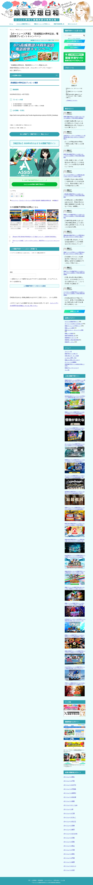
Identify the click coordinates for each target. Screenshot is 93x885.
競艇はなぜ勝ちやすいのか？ (72, 360)
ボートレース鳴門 (69, 829)
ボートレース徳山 (69, 846)
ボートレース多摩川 (70, 793)
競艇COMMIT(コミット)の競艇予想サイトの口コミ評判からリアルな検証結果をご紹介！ (75, 651)
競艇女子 (56, 200)
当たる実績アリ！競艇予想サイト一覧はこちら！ (34, 134)
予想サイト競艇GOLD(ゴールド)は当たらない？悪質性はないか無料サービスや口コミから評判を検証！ (75, 683)
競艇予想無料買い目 (59, 24)
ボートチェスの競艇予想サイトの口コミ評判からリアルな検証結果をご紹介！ (74, 476)
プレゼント (22, 200)
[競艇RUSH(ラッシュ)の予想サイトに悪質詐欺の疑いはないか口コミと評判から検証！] (75, 388)
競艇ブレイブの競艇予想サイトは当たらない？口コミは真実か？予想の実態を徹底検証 (74, 273)
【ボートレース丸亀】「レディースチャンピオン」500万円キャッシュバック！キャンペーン (36, 241)
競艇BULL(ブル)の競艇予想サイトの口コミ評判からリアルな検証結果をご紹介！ (75, 460)
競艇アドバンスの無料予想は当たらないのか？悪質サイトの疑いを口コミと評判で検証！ (74, 588)
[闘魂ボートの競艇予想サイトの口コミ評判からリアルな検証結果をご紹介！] (75, 643)
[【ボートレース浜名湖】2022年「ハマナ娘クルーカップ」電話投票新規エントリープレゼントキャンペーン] (40, 215)
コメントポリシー (48, 880)
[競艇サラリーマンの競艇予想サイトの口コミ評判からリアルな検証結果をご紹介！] (75, 515)
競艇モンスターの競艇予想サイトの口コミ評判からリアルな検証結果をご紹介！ (74, 412)
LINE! (21, 193)
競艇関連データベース (70, 337)
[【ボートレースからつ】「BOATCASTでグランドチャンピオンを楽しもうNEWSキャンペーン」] (52, 215)
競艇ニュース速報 (69, 328)
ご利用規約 (34, 880)
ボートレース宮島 (69, 842)
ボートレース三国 (69, 813)
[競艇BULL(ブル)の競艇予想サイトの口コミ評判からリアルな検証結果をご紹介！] (75, 468)
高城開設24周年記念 (46, 200)
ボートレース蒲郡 (69, 801)
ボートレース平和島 (70, 789)
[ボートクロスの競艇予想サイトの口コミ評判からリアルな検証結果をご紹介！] (75, 436)
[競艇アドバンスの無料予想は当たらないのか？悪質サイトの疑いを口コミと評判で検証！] (75, 595)
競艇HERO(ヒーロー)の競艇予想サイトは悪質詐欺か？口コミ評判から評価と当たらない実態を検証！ (75, 572)
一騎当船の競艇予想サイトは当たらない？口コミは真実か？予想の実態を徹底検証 (74, 195)
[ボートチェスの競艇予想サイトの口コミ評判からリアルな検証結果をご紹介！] (75, 484)
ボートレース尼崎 (69, 825)
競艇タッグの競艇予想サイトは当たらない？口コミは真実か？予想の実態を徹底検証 (74, 216)
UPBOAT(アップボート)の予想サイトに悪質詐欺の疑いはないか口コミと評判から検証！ (74, 137)
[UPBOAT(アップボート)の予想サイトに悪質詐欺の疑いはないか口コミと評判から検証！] (75, 627)
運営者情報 (40, 880)
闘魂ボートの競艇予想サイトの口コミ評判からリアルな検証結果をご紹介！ (74, 636)
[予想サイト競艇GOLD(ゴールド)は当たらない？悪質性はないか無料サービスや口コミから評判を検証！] (75, 691)
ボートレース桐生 (69, 777)
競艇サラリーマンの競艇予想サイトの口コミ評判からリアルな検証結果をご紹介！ (74, 508)
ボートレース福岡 (69, 862)
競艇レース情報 (69, 333)
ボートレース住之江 (70, 821)
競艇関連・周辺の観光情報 (72, 339)
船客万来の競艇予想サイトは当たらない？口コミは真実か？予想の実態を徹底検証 (74, 156)
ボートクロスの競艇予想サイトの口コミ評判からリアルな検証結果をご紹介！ (74, 428)
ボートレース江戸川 (70, 785)
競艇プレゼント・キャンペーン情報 (41, 40)
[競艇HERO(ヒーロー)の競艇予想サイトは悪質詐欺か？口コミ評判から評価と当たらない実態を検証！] (75, 579)
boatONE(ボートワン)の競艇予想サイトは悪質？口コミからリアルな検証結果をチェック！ (75, 556)
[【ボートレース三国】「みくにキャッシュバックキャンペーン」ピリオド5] (28, 215)
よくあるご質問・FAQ (70, 358)
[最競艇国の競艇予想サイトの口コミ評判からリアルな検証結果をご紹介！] (75, 499)
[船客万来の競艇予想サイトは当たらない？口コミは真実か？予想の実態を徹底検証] (75, 531)
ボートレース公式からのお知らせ (73, 323)
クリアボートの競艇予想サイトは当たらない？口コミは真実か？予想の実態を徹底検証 (74, 293)
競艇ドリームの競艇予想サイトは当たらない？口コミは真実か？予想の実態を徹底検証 (74, 604)
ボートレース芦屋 (30, 200)
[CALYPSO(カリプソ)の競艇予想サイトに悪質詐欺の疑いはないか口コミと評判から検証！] (75, 675)
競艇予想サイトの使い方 (71, 353)
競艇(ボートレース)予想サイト (42, 24)
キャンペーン (14, 200)
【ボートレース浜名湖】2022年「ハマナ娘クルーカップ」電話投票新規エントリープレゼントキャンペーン (40, 226)
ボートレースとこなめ (70, 805)
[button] (56, 75)
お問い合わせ (56, 880)
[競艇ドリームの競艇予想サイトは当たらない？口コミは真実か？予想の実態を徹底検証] (75, 611)
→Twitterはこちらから (71, 100)
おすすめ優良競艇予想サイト (74, 41)
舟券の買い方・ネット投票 (72, 355)
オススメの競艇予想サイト (24, 24)
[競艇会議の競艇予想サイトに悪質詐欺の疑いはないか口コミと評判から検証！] (75, 547)
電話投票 (37, 200)
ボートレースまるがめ (70, 833)
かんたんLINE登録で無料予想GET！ (34, 184)
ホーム (11, 24)
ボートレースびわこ (70, 817)
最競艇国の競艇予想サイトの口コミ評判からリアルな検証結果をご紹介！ (74, 492)
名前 (11, 272)
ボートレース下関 (69, 850)
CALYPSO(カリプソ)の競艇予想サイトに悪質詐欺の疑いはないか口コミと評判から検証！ (75, 667)
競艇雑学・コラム (69, 342)
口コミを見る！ (74, 47)
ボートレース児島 (69, 838)
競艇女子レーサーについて (72, 368)
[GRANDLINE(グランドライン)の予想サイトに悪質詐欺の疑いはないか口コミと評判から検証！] (75, 404)
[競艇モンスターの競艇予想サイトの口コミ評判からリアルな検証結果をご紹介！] (75, 420)
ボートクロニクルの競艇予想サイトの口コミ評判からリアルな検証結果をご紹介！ (74, 444)
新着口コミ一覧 (74, 311)
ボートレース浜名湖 (70, 797)
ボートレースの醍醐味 (70, 362)
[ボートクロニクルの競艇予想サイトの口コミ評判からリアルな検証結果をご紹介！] (75, 452)
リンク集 (67, 370)
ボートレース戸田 (69, 781)
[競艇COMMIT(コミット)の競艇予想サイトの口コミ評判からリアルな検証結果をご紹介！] (75, 659)
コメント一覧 (68, 351)
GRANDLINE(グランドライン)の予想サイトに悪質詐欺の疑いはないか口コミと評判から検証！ (75, 396)
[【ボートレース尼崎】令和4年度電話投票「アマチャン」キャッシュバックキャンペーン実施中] (15, 215)
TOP (29, 880)
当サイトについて (72, 24)
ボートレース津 (68, 809)
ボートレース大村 (69, 870)
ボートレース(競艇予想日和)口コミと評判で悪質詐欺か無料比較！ (47, 882)
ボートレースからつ (70, 866)
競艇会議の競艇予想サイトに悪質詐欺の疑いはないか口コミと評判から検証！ (74, 540)
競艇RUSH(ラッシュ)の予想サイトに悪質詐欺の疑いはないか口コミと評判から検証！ (75, 381)
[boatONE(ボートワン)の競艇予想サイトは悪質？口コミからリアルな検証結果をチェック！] (75, 563)
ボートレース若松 (69, 854)
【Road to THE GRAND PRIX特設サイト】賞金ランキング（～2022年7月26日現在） (34, 236)
